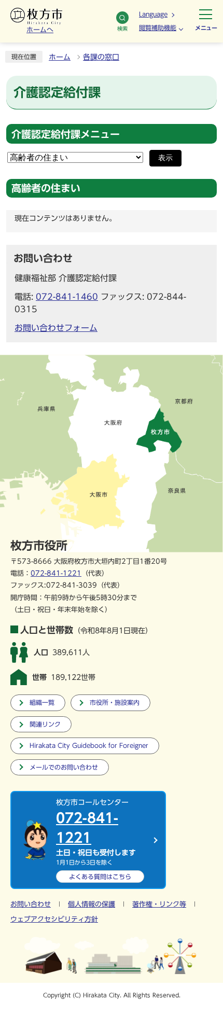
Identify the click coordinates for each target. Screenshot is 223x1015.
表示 (165, 158)
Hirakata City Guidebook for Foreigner (89, 745)
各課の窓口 (101, 57)
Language (153, 14)
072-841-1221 (56, 573)
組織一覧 (42, 702)
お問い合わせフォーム (56, 328)
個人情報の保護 (91, 904)
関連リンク (45, 724)
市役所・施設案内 (115, 702)
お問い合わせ (30, 904)
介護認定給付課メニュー (65, 134)
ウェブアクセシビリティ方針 (54, 919)
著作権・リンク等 (159, 904)
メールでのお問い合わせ (64, 767)
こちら (100, 876)
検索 (122, 28)
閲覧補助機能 (157, 27)
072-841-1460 (67, 297)
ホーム (60, 57)
